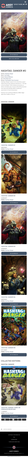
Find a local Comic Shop (14, 58)
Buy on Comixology (14, 54)
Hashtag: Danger (9, 73)
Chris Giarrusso (7, 78)
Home (1, 429)
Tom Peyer (7, 75)
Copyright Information (14, 434)
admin (23, 453)
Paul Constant (14, 80)
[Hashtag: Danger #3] (14, 32)
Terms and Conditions (14, 441)
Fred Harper (8, 80)
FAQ (14, 437)
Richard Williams (9, 77)
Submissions (14, 439)
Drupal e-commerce (11, 456)
